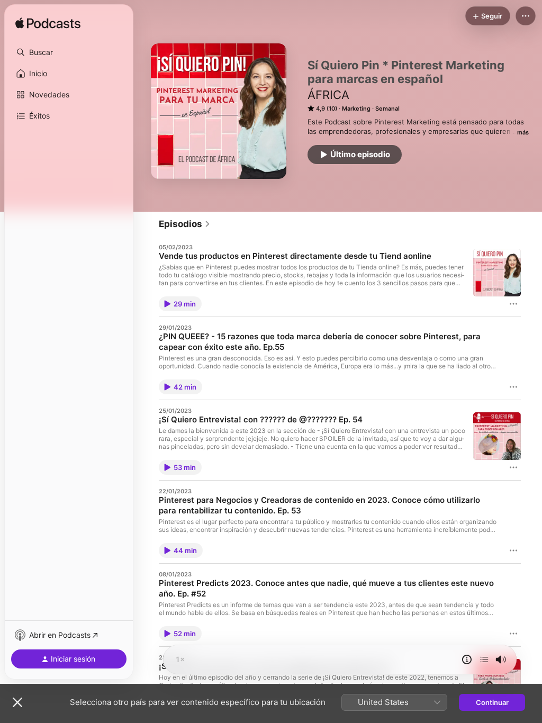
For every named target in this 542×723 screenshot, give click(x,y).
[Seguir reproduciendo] (484, 659)
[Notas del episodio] (466, 659)
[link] (185, 224)
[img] (47, 24)
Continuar (492, 702)
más (523, 132)
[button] (69, 52)
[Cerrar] (17, 702)
